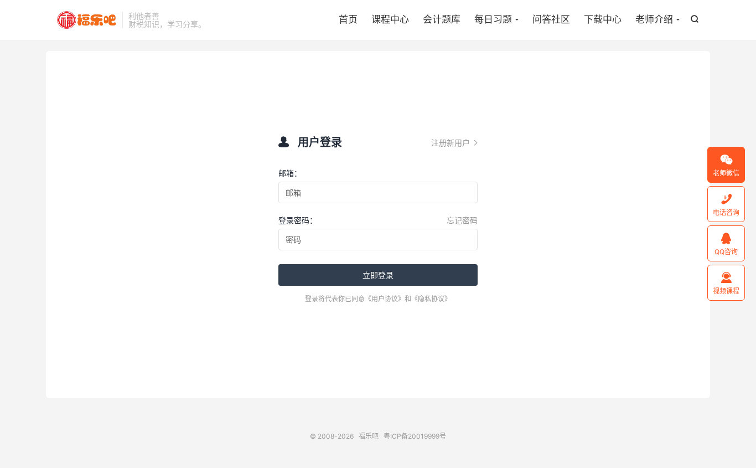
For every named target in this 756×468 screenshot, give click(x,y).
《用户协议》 (385, 299)
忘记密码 (462, 220)
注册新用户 (454, 142)
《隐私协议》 (431, 299)
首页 (348, 19)
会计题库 (441, 19)
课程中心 (390, 19)
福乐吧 (86, 20)
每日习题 (493, 19)
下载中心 (603, 19)
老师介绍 (654, 19)
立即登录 (378, 275)
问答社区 (551, 19)
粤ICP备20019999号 (415, 436)
